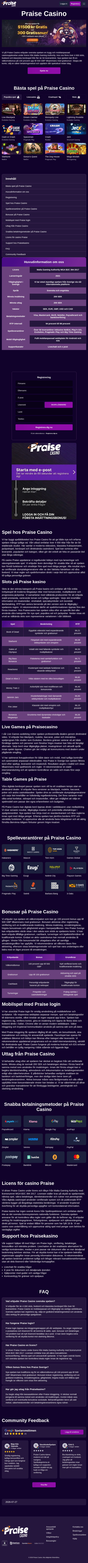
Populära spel (10, 97)
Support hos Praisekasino (17, 243)
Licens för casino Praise (17, 237)
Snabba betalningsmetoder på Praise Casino (26, 232)
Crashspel (52, 97)
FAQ (8, 249)
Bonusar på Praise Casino (18, 214)
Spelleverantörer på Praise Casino (21, 209)
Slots (74, 97)
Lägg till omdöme (72, 1432)
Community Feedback (16, 254)
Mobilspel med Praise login (18, 220)
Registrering (11, 197)
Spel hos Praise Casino (16, 203)
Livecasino (31, 97)
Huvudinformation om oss (17, 192)
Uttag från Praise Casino (17, 226)
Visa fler (44, 1485)
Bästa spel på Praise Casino (19, 186)
